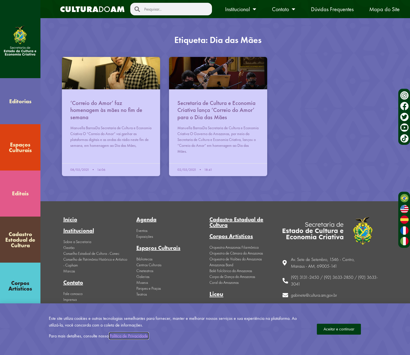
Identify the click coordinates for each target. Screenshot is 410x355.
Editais (20, 193)
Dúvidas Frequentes (332, 9)
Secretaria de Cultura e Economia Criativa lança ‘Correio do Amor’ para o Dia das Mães (216, 110)
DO (92, 9)
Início (70, 219)
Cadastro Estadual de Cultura (20, 240)
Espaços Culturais (20, 147)
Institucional (237, 9)
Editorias (20, 101)
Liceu (216, 294)
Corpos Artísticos (20, 285)
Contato (280, 9)
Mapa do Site (384, 9)
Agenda (146, 219)
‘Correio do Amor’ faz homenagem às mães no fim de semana (106, 110)
